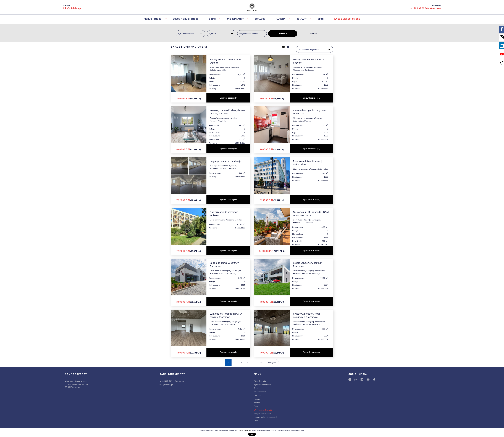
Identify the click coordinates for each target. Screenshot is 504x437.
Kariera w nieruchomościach (265, 417)
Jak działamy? (235, 19)
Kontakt (301, 19)
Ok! (252, 434)
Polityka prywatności (262, 413)
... (254, 363)
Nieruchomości (153, 19)
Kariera (280, 19)
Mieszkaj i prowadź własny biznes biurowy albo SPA (227, 112)
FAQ (256, 421)
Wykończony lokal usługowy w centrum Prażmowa (226, 315)
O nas (212, 19)
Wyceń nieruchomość (347, 19)
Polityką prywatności (245, 430)
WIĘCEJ (313, 33)
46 (261, 363)
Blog (321, 19)
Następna (272, 363)
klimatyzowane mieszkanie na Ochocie (225, 61)
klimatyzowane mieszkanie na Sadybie (308, 61)
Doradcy (260, 19)
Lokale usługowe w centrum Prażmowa (224, 265)
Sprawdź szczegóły (228, 98)
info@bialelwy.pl (72, 8)
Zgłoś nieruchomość (186, 19)
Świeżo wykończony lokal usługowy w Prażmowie (306, 315)
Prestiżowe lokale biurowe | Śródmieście (307, 163)
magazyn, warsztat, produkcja (225, 161)
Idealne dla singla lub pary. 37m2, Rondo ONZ (310, 112)
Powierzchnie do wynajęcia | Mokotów (225, 214)
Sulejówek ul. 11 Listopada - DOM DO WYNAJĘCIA (311, 214)
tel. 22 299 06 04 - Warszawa (425, 8)
